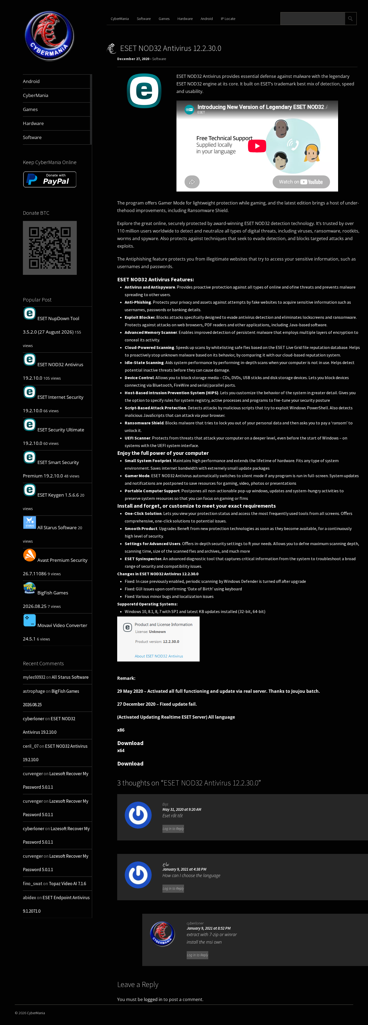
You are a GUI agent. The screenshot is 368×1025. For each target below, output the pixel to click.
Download (130, 743)
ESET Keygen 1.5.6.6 (58, 495)
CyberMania (120, 18)
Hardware (185, 18)
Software (144, 18)
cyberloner (33, 719)
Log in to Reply (173, 828)
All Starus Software (57, 527)
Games (164, 18)
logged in (153, 999)
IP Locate (228, 18)
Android (207, 18)
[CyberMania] (49, 61)
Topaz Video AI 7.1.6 (67, 884)
